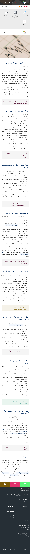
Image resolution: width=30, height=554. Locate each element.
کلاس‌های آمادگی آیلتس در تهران (18, 433)
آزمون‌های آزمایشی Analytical (15, 325)
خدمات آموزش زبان (6, 16)
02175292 (4, 7)
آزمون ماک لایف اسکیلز (24, 17)
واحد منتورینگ (5, 473)
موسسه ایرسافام (7, 549)
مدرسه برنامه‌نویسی (24, 25)
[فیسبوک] (15, 546)
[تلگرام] (17, 546)
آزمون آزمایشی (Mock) (15, 17)
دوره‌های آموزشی (13, 475)
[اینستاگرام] (12, 546)
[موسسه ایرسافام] (25, 32)
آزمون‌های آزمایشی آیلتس (12, 225)
